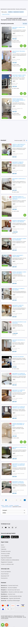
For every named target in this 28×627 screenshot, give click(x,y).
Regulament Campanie (6, 562)
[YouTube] (5, 527)
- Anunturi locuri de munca (10, 589)
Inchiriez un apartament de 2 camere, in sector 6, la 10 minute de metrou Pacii (18, 145)
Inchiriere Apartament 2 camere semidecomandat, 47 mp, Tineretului (18, 100)
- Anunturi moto (8, 594)
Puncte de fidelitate (6, 571)
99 (16, 500)
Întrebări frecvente (6, 551)
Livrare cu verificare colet (7, 564)
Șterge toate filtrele (5, 14)
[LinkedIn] (9, 527)
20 (24, 140)
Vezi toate (25, 23)
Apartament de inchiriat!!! (18, 356)
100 (20, 500)
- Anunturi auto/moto (9, 585)
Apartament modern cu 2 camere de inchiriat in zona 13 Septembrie (19, 197)
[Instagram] (12, 527)
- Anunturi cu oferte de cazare (12, 592)
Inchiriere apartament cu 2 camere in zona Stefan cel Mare (18, 424)
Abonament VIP (5, 576)
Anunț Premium (5, 573)
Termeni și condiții (5, 553)
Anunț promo (4, 578)
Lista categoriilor (5, 555)
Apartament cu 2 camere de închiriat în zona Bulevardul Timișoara (18, 465)
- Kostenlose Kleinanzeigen (10, 600)
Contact (3, 547)
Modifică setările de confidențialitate (10, 560)
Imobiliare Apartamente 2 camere (15, 12)
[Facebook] (2, 527)
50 (26, 140)
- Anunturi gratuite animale (11, 596)
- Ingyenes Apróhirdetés (10, 598)
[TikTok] (16, 527)
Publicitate (3, 549)
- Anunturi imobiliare (9, 587)
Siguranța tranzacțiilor (6, 557)
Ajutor (2, 545)
